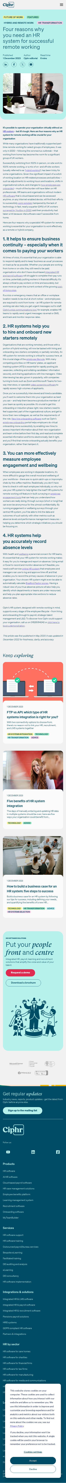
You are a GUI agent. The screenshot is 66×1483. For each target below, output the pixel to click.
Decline (33, 1469)
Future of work (13, 17)
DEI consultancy (11, 1275)
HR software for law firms (15, 1368)
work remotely (25, 203)
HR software (9, 195)
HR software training (13, 1240)
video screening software (43, 384)
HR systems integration (20, 734)
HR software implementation (17, 1281)
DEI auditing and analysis (15, 1264)
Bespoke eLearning (12, 1252)
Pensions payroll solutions (16, 1316)
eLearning (8, 1269)
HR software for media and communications (24, 1380)
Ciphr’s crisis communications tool (20, 309)
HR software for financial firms (17, 1363)
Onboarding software (13, 1211)
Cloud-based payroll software (17, 1182)
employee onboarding (14, 422)
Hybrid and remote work (19, 22)
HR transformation (50, 22)
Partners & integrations (14, 1333)
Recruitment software (14, 1206)
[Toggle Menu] (60, 5)
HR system (8, 131)
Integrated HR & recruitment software (21, 1310)
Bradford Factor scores (37, 583)
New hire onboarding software (26, 418)
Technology (41, 734)
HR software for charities (15, 1357)
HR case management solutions (18, 1188)
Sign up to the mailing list (22, 1110)
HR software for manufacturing (18, 1374)
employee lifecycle (35, 359)
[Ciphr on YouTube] (8, 1152)
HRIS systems (10, 1322)
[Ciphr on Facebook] (58, 1152)
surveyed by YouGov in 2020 (17, 210)
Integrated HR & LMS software (18, 1299)
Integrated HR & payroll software (19, 1304)
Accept (33, 1460)
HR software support (13, 1234)
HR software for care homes (16, 1351)
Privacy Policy (17, 1426)
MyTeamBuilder (11, 1217)
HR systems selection (19, 912)
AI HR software (10, 1176)
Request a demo (20, 972)
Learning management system (18, 1200)
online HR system (31, 568)
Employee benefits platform (16, 1194)
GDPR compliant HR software (17, 1328)
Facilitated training (12, 1258)
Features (32, 17)
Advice (34, 737)
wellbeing (23, 553)
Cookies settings (33, 1451)
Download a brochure (23, 982)
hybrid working (32, 170)
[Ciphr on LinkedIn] (33, 1152)
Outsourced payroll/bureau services (20, 1246)
